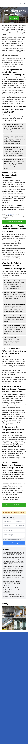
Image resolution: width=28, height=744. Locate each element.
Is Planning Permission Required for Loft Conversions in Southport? (13, 553)
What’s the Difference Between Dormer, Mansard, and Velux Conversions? (12, 583)
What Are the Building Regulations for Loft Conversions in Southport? (13, 571)
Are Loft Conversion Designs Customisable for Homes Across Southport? (12, 590)
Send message (14, 543)
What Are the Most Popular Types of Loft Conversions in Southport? (13, 558)
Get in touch (14, 18)
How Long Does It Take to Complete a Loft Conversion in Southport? (13, 567)
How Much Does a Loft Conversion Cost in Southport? (13, 562)
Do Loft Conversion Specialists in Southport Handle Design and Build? (13, 595)
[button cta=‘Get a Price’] (14, 222)
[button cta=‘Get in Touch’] (14, 505)
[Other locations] (20, 3)
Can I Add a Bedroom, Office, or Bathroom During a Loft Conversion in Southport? (13, 577)
